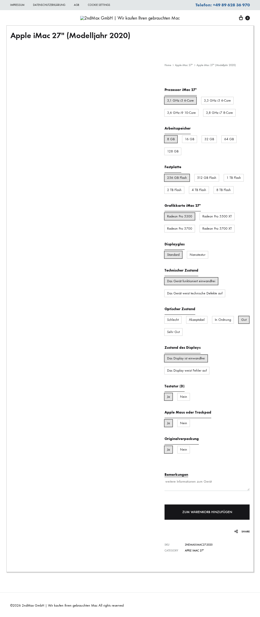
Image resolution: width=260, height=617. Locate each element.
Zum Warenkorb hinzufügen (207, 512)
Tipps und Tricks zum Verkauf (36, 270)
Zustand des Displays (30, 257)
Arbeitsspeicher (178, 128)
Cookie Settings (99, 5)
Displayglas (175, 244)
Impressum (17, 5)
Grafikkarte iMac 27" (183, 205)
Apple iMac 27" (184, 65)
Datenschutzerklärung (49, 5)
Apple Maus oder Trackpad (188, 412)
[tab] (45, 214)
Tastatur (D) (175, 386)
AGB (76, 5)
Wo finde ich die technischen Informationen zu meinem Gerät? (39, 214)
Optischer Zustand (28, 244)
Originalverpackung (182, 439)
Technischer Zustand (29, 230)
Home (168, 65)
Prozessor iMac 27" (181, 90)
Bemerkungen (176, 474)
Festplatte (173, 167)
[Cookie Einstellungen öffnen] (11, 610)
